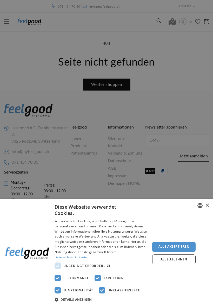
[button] (101, 299)
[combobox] (200, 205)
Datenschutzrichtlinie (71, 257)
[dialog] (106, 253)
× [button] (207, 205)
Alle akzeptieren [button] (173, 246)
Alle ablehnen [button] (174, 259)
